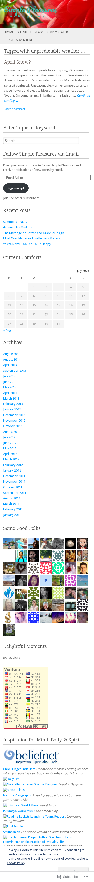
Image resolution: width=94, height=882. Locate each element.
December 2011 (14, 476)
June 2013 (10, 382)
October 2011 (12, 487)
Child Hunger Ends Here (19, 769)
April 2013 (10, 393)
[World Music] (21, 805)
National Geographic (17, 795)
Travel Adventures (19, 40)
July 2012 (9, 437)
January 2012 (12, 470)
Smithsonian (11, 832)
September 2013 (14, 370)
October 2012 (12, 426)
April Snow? (17, 62)
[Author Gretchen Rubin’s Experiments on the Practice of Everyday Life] (46, 841)
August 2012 (11, 431)
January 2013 (12, 409)
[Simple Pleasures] (37, 14)
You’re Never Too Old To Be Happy (27, 244)
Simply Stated (57, 32)
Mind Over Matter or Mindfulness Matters (31, 238)
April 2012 (10, 454)
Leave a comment (14, 108)
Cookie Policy (16, 863)
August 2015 (11, 354)
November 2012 (14, 420)
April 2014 (10, 365)
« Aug (7, 330)
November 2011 (14, 481)
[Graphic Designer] (30, 784)
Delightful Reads (30, 32)
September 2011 (14, 493)
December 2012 (14, 415)
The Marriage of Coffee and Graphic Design (33, 233)
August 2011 (11, 498)
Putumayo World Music (19, 811)
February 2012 (13, 465)
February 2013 (13, 404)
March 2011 (11, 503)
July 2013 (9, 376)
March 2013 (11, 398)
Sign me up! (16, 188)
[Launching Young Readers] (34, 816)
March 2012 (11, 459)
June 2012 (10, 443)
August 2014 (11, 359)
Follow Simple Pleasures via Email (41, 154)
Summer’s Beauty (15, 222)
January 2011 (12, 515)
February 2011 (13, 509)
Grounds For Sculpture (18, 227)
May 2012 (9, 448)
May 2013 (9, 387)
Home (9, 32)
